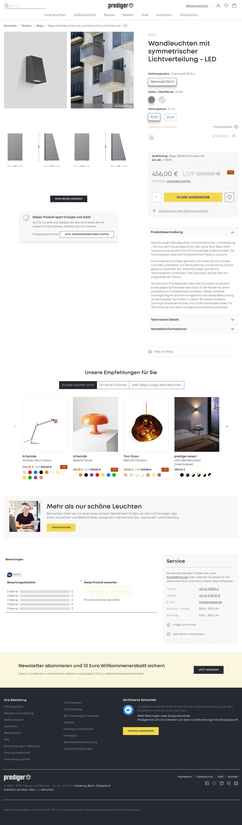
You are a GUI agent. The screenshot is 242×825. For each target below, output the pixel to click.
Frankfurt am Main (16, 790)
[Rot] (30, 472)
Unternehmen (72, 703)
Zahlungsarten (13, 707)
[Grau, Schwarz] (187, 475)
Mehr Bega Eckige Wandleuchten (156, 385)
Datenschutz (205, 777)
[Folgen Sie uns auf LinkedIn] (222, 783)
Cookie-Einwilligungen (78, 749)
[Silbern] (24, 472)
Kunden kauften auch (78, 385)
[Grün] (30, 478)
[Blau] (36, 472)
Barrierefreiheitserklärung (80, 742)
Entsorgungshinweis (17, 753)
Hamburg (80, 786)
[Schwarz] (41, 472)
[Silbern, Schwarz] (204, 475)
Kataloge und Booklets (78, 729)
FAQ (6, 739)
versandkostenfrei (178, 181)
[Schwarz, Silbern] (210, 475)
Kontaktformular (177, 577)
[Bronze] (126, 475)
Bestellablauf (12, 733)
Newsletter (71, 735)
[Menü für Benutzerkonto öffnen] (218, 6)
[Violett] (36, 478)
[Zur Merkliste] (226, 6)
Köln (32, 790)
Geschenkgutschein (17, 759)
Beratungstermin (197, 6)
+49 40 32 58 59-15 (209, 595)
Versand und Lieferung (19, 713)
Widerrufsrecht (14, 720)
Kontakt (233, 777)
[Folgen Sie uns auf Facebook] (207, 783)
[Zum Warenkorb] (234, 6)
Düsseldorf (103, 786)
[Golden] (58, 472)
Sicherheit (10, 726)
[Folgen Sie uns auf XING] (236, 783)
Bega (152, 35)
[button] (209, 670)
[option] (162, 82)
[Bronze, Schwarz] (199, 475)
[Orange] (47, 472)
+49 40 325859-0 (209, 589)
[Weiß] (64, 472)
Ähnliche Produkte (113, 385)
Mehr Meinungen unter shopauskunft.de (163, 716)
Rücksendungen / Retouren (22, 746)
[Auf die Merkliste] (229, 197)
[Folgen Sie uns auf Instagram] (214, 783)
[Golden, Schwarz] (193, 475)
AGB (221, 777)
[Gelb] (24, 478)
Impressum (184, 777)
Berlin (91, 786)
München (47, 790)
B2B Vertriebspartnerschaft (81, 716)
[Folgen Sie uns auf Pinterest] (229, 783)
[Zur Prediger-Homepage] (120, 6)
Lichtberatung (73, 709)
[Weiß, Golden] (137, 475)
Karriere (69, 722)
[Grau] (159, 475)
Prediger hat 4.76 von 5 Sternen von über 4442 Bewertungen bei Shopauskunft (187, 720)
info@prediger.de (210, 602)
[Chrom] (52, 472)
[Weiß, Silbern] (142, 475)
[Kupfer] (41, 478)
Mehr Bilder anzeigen (68, 198)
